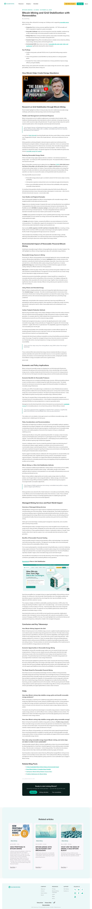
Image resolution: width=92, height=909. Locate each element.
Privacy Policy (48, 902)
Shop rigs (33, 792)
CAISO (57, 164)
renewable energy (64, 22)
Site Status (66, 889)
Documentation (46, 905)
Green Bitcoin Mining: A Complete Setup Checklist (38, 769)
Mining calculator (43, 792)
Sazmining (25, 561)
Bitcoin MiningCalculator (55, 891)
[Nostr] (82, 889)
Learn (53, 894)
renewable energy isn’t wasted (33, 151)
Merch (42, 895)
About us (43, 889)
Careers (43, 891)
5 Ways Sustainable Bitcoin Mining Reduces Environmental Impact (42, 767)
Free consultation (56, 792)
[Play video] (46, 89)
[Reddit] (82, 893)
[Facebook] (78, 893)
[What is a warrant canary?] (54, 902)
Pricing (53, 889)
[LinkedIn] (78, 889)
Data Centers (44, 893)
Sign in (86, 3)
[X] (75, 889)
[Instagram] (75, 893)
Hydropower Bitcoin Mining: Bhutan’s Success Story (39, 771)
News (53, 898)
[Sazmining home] (9, 4)
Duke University (32, 135)
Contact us (66, 891)
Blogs (53, 896)
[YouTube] (75, 896)
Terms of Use (40, 902)
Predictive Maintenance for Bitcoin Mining (36, 774)
